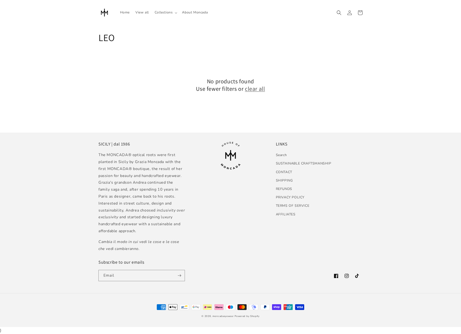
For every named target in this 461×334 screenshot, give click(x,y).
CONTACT (284, 172)
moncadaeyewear (223, 316)
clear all (255, 88)
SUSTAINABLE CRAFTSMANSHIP (303, 163)
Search (281, 155)
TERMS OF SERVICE (292, 205)
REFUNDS (284, 189)
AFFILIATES (286, 214)
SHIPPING (284, 180)
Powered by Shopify (247, 316)
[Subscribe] (179, 275)
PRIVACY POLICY (290, 197)
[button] (165, 12)
